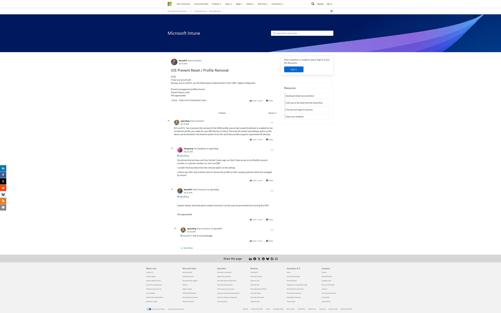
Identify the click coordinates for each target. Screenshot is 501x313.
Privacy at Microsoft (328, 285)
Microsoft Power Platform (258, 289)
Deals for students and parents (227, 297)
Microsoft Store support (190, 281)
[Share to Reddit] (263, 258)
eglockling (185, 121)
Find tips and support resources (299, 109)
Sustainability (326, 301)
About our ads (333, 309)
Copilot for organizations (154, 285)
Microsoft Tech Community (295, 289)
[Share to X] (259, 258)
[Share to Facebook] (254, 258)
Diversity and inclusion (329, 293)
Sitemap (245, 309)
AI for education (222, 301)
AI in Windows (150, 293)
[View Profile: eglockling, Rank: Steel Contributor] (176, 122)
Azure (289, 272)
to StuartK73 (216, 228)
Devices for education (224, 276)
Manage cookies (278, 309)
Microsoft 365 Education (225, 285)
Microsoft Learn (292, 281)
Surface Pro (149, 272)
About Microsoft (327, 276)
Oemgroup (188, 148)
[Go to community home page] (170, 4)
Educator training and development (228, 293)
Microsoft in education (224, 272)
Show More (188, 248)
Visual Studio (291, 301)
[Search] (313, 3)
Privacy (268, 309)
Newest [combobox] (273, 113)
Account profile (187, 272)
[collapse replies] (168, 120)
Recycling (322, 309)
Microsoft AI (254, 272)
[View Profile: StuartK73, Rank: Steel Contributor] (174, 62)
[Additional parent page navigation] (190, 11)
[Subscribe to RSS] (272, 258)
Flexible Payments (188, 301)
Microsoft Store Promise (190, 297)
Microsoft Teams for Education (226, 281)
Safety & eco (312, 309)
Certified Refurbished (189, 293)
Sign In (329, 4)
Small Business (255, 301)
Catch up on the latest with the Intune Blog (304, 102)
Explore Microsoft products (154, 297)
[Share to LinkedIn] (250, 258)
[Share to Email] (276, 258)
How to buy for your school (225, 289)
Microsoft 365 (254, 285)
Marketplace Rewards (294, 297)
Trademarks (301, 309)
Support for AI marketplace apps (297, 285)
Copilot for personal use (153, 289)
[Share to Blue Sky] (267, 258)
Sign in (294, 69)
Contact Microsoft (257, 309)
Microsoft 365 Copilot (257, 297)
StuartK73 (183, 60)
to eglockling (212, 148)
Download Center (188, 276)
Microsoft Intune (200, 11)
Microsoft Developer (293, 276)
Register (320, 4)
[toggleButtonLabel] (331, 11)
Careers (324, 272)
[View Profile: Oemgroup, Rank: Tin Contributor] (180, 150)
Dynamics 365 (254, 281)
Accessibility (325, 297)
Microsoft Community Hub (177, 11)
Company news (326, 281)
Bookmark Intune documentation (300, 96)
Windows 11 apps (151, 301)
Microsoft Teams (255, 293)
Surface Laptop (151, 276)
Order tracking (187, 289)
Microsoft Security (256, 276)
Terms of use (290, 309)
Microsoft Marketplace (294, 293)
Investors (324, 289)
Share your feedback (294, 116)
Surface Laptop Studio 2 (153, 281)
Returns (185, 285)
